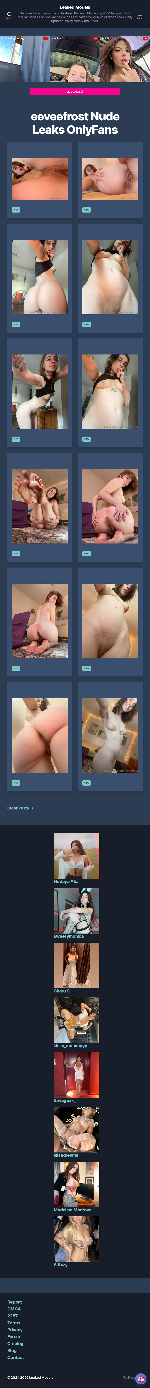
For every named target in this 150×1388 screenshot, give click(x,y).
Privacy (14, 1329)
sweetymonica (69, 936)
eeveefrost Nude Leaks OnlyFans (75, 122)
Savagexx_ (65, 1100)
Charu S (62, 991)
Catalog (15, 1343)
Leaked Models (75, 7)
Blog (11, 1350)
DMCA (14, 1309)
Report (14, 1302)
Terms (13, 1322)
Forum (13, 1336)
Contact (15, 1357)
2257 (12, 1315)
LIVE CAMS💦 (75, 91)
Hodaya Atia (66, 881)
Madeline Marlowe (72, 1209)
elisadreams (66, 1155)
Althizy (61, 1264)
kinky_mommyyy (70, 1045)
